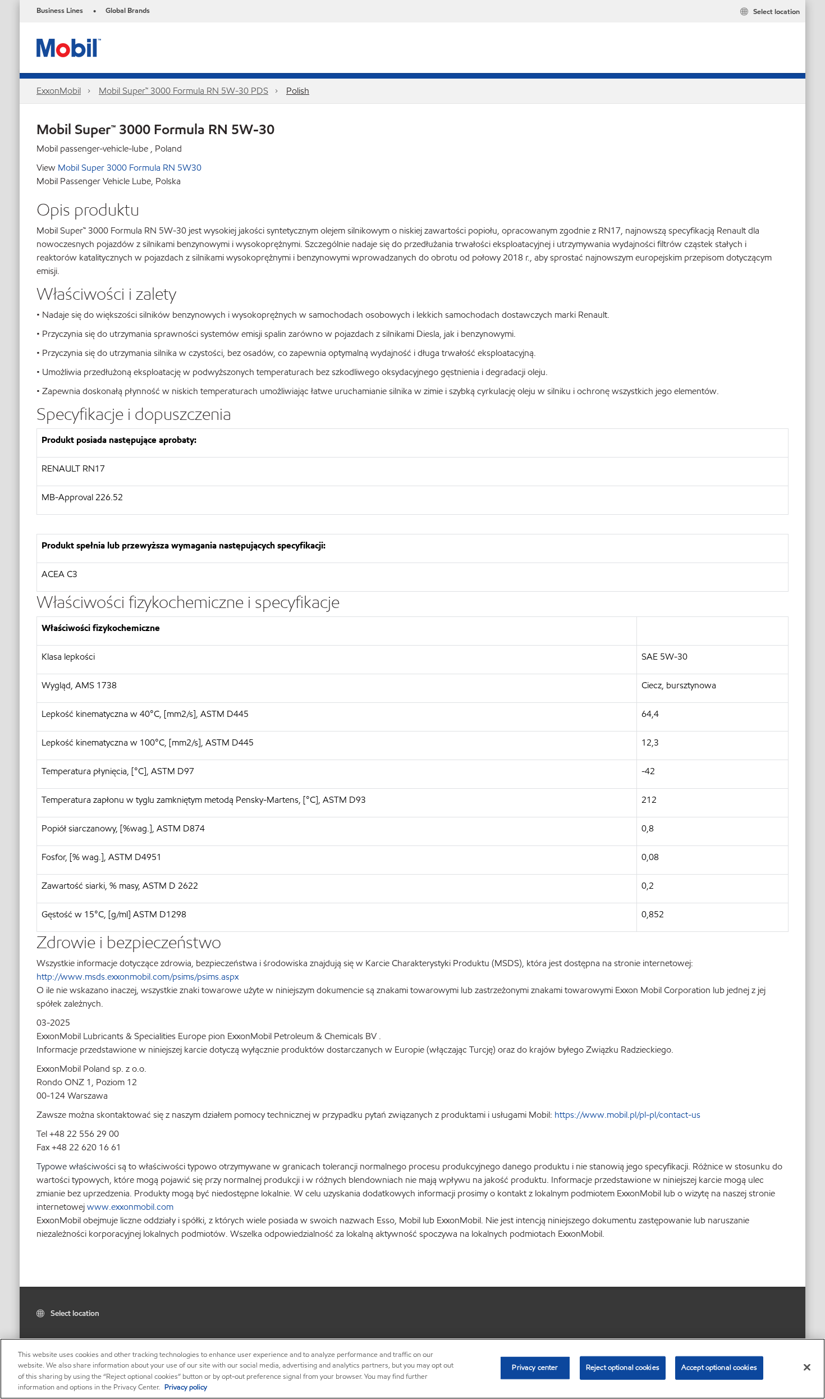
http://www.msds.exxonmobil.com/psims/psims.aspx (137, 976)
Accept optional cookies (719, 1368)
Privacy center (535, 1368)
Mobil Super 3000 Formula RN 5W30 (129, 167)
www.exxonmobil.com (130, 1207)
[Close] (807, 1367)
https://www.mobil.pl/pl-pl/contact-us (627, 1115)
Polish (297, 91)
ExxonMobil (58, 91)
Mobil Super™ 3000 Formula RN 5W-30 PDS (183, 91)
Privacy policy (185, 1387)
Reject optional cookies (622, 1368)
